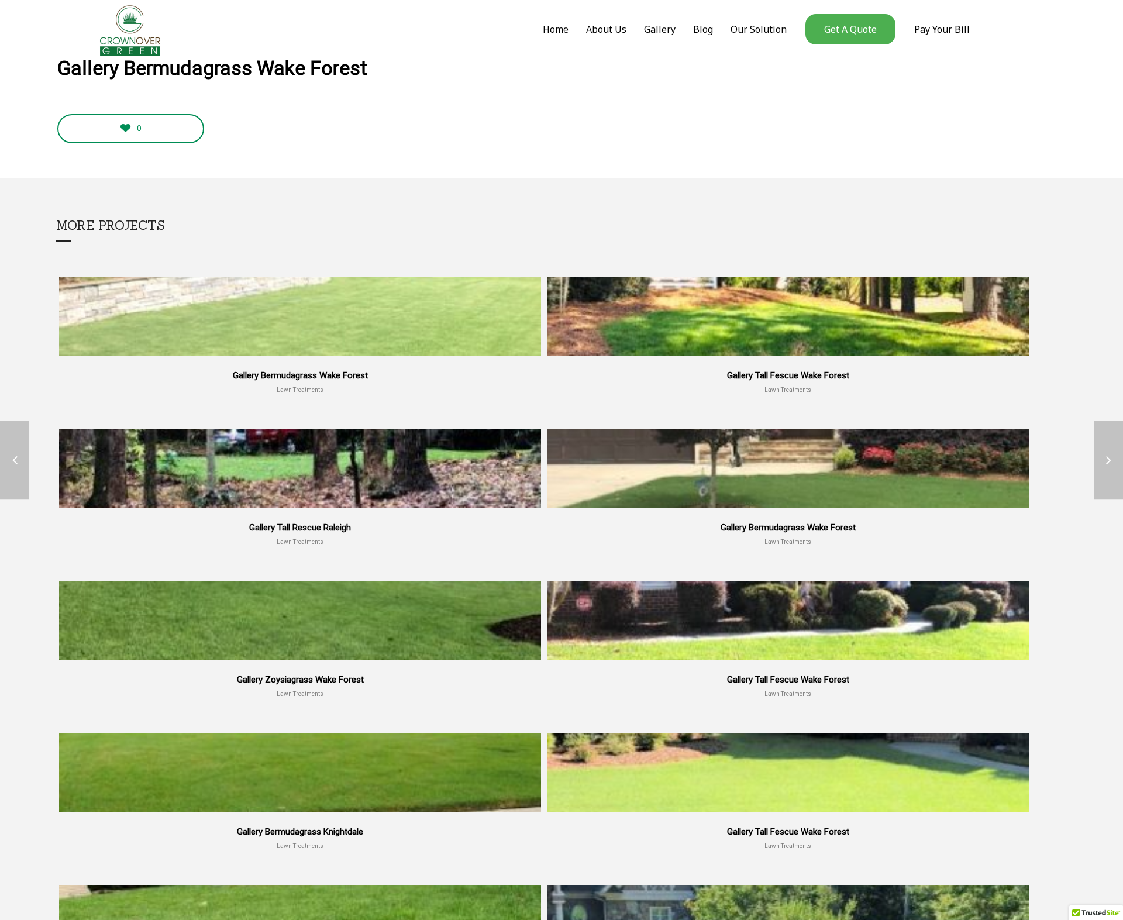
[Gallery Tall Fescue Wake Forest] (14, 460)
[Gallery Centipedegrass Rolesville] (1108, 460)
